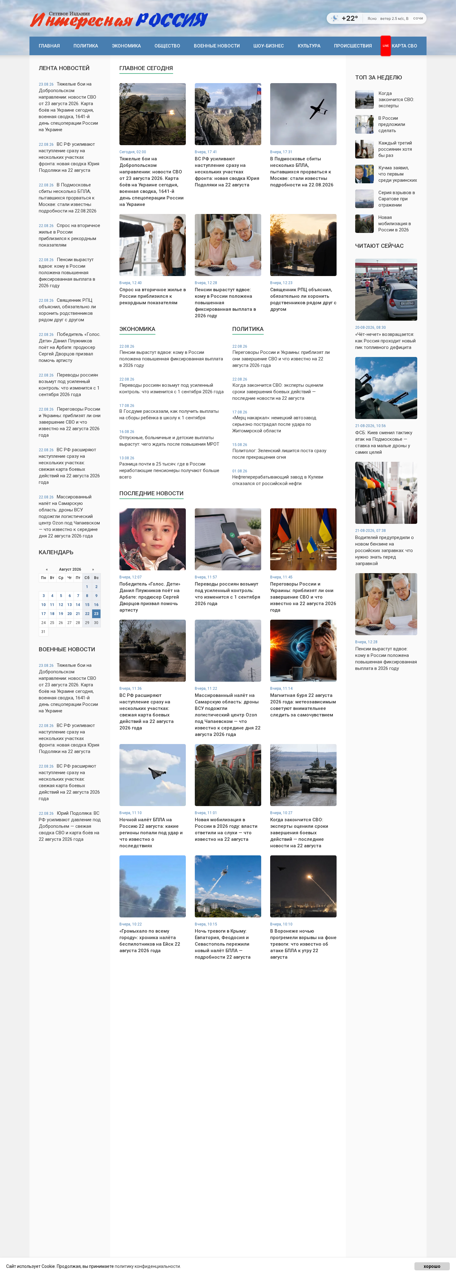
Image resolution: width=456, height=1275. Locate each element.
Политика (86, 46)
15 (87, 605)
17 (43, 614)
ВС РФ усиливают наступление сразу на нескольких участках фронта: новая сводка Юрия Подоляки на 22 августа (69, 157)
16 (96, 605)
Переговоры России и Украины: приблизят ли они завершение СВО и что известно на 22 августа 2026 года (70, 422)
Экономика (126, 46)
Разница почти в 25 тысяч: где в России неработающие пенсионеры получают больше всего (169, 468)
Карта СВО (404, 46)
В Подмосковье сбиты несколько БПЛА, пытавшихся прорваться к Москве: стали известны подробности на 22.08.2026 (67, 198)
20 (69, 614)
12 (61, 605)
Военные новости (217, 46)
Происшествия (353, 46)
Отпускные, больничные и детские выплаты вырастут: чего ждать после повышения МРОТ (169, 438)
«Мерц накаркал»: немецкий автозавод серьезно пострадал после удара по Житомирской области (274, 422)
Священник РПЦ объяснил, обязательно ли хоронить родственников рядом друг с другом (67, 310)
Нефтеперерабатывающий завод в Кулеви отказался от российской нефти (277, 477)
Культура (309, 46)
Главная (49, 46)
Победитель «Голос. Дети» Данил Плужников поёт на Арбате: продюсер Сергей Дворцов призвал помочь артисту (70, 347)
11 (52, 605)
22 (87, 614)
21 (78, 614)
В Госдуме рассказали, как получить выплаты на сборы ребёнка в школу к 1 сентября (169, 412)
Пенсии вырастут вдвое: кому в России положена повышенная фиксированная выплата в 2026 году (67, 272)
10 (43, 605)
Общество (167, 46)
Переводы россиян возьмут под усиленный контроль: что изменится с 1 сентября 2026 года (69, 384)
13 (69, 605)
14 (78, 605)
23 (96, 614)
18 (52, 614)
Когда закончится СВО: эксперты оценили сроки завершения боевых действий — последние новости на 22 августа (277, 389)
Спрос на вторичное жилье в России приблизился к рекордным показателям (69, 235)
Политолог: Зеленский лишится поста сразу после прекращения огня (279, 451)
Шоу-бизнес (268, 46)
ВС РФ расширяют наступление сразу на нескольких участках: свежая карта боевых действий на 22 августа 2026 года (69, 466)
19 (61, 614)
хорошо (432, 1266)
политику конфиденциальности (147, 1266)
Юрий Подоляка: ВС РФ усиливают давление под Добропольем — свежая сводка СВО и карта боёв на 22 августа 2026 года (70, 826)
